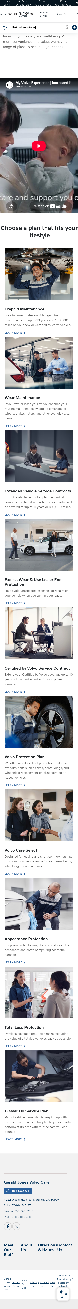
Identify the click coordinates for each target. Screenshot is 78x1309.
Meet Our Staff (8, 1249)
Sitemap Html (34, 1284)
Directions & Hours (47, 1247)
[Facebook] (8, 1226)
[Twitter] (16, 1226)
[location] (77, 2)
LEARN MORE (13, 332)
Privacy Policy (16, 1284)
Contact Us (20, 1190)
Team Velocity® (65, 1279)
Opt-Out (52, 1284)
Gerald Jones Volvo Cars (7, 1284)
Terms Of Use (25, 1284)
